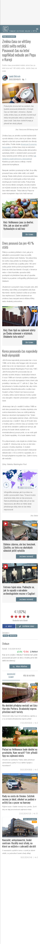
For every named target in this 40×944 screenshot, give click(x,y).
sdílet (10, 626)
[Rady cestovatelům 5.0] (20, 736)
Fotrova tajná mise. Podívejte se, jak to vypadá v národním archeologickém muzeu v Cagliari (19, 590)
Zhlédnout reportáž (26, 556)
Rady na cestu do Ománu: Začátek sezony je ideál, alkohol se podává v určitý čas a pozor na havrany (19, 799)
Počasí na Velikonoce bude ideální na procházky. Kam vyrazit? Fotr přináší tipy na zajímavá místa (19, 752)
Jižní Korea (12, 635)
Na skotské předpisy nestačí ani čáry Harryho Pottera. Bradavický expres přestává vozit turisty (19, 708)
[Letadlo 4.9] (20, 783)
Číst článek (29, 234)
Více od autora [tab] (29, 675)
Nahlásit (35, 651)
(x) (20, 651)
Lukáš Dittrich (14, 76)
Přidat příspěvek (21, 666)
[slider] (20, 616)
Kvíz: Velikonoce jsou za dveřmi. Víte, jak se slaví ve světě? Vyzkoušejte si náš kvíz (18, 225)
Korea (5, 635)
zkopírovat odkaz (28, 626)
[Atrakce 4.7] (20, 316)
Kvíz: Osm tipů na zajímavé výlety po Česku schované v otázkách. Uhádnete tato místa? (19, 333)
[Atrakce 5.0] (20, 208)
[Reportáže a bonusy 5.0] (20, 573)
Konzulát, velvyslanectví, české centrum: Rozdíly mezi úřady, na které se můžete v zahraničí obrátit (19, 843)
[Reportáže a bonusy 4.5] (20, 530)
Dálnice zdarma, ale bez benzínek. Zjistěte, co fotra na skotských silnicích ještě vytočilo (19, 547)
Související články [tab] (11, 675)
